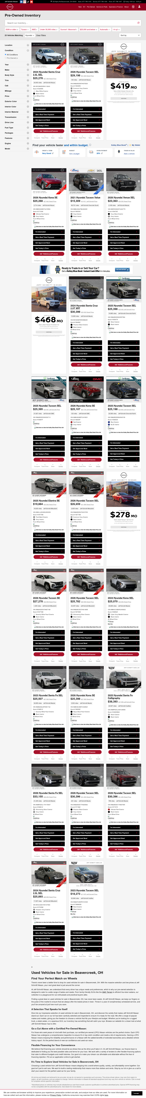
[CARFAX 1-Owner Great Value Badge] (74, 98)
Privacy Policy (55, 1095)
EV (84, 7)
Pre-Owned (91, 7)
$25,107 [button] (84, 415)
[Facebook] (21, 1)
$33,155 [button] (44, 811)
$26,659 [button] (82, 512)
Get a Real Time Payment (44, 116)
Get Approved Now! (42, 122)
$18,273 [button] (84, 910)
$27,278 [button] (44, 611)
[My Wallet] (133, 7)
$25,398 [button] (121, 313)
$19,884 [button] (44, 512)
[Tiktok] (28, 1)
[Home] (10, 6)
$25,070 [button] (119, 611)
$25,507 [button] (44, 711)
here (106, 1095)
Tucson (25, 29)
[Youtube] (31, 1)
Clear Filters (41, 35)
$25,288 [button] (44, 203)
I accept (136, 1093)
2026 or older (12, 29)
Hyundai (28, 35)
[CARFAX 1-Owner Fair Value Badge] (74, 224)
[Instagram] (24, 1)
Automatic (105, 29)
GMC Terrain (107, 1010)
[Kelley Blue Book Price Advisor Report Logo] (49, 106)
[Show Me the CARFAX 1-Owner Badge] (111, 635)
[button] (49, 84)
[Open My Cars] (138, 7)
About (126, 7)
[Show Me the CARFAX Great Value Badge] (74, 931)
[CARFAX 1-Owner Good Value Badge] (37, 101)
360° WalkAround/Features (49, 133)
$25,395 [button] (46, 415)
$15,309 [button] (84, 203)
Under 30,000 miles (49, 29)
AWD (34, 29)
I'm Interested (40, 111)
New (80, 7)
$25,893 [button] (44, 913)
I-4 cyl (116, 29)
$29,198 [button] (82, 75)
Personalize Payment (40, 81)
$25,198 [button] (121, 415)
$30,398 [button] (82, 316)
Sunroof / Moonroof (68, 29)
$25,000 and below (88, 29)
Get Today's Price (42, 127)
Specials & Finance (116, 7)
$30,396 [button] (82, 811)
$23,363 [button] (119, 203)
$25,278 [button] (44, 78)
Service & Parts (101, 7)
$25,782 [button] (82, 611)
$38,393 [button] (121, 714)
